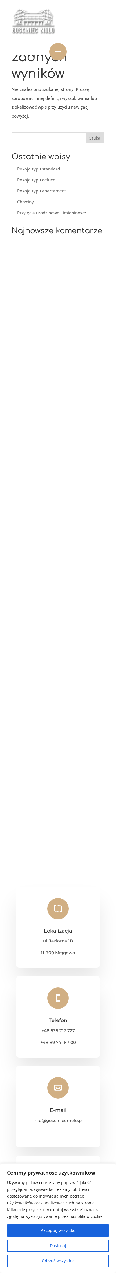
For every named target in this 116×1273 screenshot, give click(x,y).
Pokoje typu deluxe (36, 180)
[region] (58, 1218)
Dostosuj (58, 1245)
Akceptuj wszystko (58, 1230)
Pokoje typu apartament (41, 191)
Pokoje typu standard (38, 169)
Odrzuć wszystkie (58, 1260)
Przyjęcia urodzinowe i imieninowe (51, 212)
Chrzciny (25, 202)
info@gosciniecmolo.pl (58, 1120)
